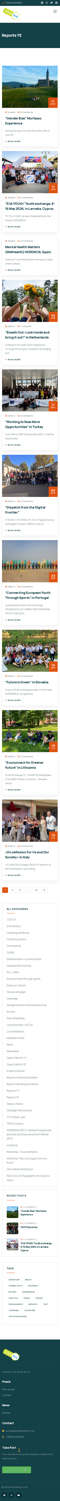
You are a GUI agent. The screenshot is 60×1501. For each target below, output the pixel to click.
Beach (28, 1280)
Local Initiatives (15, 1031)
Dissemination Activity (19, 965)
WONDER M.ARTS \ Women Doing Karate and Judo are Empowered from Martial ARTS (29, 1134)
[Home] (11, 1355)
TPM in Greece (15, 1123)
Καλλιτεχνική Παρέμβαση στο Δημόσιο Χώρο (28, 1178)
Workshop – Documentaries (22, 1152)
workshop (12, 1145)
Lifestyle (13, 1298)
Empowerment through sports (23, 978)
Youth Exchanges (18, 1316)
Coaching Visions (16, 939)
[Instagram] (11, 1495)
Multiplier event (15, 1038)
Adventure (14, 1280)
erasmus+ (33, 1286)
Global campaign (16, 992)
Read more (14, 141)
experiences (28, 1292)
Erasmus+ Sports (16, 985)
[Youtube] (18, 1495)
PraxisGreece (16, 1304)
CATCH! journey (29, 1227)
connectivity (16, 1286)
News (10, 1044)
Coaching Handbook (18, 932)
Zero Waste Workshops (20, 1169)
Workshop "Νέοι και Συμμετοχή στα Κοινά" (27, 1160)
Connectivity (14, 946)
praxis (39, 1298)
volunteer (29, 1310)
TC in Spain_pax (16, 1117)
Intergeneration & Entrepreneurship (27, 1005)
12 (36, 890)
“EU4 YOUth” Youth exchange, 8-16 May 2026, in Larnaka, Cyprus (36, 1247)
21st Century (14, 926)
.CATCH (11, 919)
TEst (45, 1304)
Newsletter (13, 1051)
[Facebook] (4, 1495)
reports (33, 1304)
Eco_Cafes (13, 972)
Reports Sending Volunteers (22, 1084)
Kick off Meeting (15, 1018)
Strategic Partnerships (19, 1110)
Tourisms (14, 1310)
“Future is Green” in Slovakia (26, 682)
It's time (11, 1011)
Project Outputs (16, 1071)
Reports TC (13, 1090)
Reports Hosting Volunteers (22, 1077)
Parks (27, 1298)
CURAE (10, 952)
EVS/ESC (13, 1292)
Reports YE (13, 1097)
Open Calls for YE (16, 1064)
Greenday (12, 998)
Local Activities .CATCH (20, 1025)
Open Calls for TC (17, 1057)
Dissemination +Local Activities (24, 959)
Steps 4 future (15, 1103)
